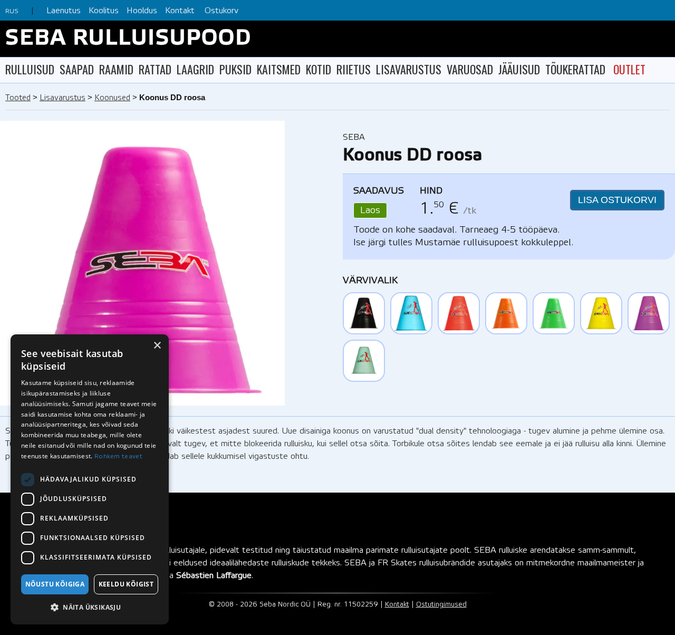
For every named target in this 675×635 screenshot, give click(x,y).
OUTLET (629, 69)
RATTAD (155, 69)
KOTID (318, 69)
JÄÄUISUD (519, 69)
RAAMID (116, 69)
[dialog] (90, 479)
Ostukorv (221, 11)
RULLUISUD (29, 69)
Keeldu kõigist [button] (126, 584)
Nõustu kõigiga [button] (55, 584)
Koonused (112, 98)
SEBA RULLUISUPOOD (128, 39)
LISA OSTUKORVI (617, 200)
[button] (89, 607)
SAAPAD (77, 69)
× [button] (157, 346)
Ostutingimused (441, 605)
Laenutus (63, 11)
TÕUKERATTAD (575, 69)
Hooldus (142, 11)
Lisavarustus (62, 98)
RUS (11, 11)
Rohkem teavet (118, 456)
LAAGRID (195, 69)
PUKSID (235, 69)
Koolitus (104, 11)
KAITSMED (279, 69)
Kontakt (180, 11)
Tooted (18, 98)
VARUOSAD (470, 69)
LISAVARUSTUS (408, 69)
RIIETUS (353, 69)
